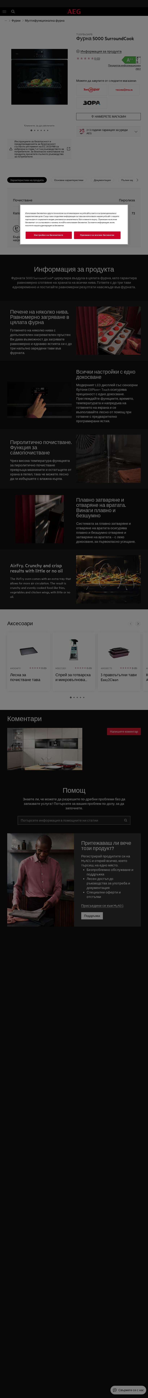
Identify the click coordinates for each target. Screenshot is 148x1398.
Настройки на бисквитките (48, 235)
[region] (74, 224)
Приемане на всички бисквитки (97, 235)
